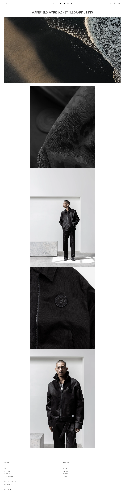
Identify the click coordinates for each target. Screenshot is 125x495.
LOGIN (6, 487)
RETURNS (7, 473)
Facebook (66, 468)
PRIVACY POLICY (9, 479)
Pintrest (66, 473)
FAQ (5, 468)
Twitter (66, 471)
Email (65, 476)
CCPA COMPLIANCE (10, 481)
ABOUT (6, 466)
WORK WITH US (8, 489)
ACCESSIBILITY (9, 484)
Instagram (67, 466)
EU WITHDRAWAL (9, 476)
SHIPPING (7, 471)
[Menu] (6, 3)
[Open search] (110, 3)
